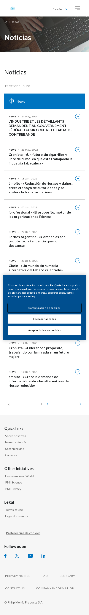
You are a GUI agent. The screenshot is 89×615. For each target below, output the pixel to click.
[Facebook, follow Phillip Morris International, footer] (5, 556)
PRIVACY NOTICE (17, 575)
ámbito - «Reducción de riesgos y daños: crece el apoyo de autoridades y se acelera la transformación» (41, 187)
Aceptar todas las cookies (44, 330)
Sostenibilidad (14, 449)
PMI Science (13, 482)
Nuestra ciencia (15, 442)
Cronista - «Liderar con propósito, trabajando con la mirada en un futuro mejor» (39, 352)
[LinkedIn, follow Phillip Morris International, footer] (43, 556)
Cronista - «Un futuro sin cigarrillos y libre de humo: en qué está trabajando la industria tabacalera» (41, 158)
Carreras (11, 455)
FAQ (45, 575)
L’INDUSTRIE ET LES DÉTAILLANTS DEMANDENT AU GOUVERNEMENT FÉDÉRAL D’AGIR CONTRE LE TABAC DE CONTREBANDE (40, 127)
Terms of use (14, 509)
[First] (13, 404)
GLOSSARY (67, 575)
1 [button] (41, 404)
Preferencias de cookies (23, 533)
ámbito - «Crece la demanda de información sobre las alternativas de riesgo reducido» (39, 381)
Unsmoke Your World (19, 476)
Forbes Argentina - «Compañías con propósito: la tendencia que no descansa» (37, 241)
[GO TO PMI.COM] (12, 8)
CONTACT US (15, 588)
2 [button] (47, 404)
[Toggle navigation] (77, 8)
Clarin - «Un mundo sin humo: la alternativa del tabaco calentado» (36, 267)
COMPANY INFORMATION (55, 588)
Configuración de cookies (44, 307)
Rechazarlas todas (44, 318)
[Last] (76, 404)
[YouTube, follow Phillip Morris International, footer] (30, 556)
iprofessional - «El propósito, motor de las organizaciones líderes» (40, 214)
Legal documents (16, 516)
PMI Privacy (13, 489)
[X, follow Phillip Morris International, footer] (17, 556)
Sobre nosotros (15, 436)
